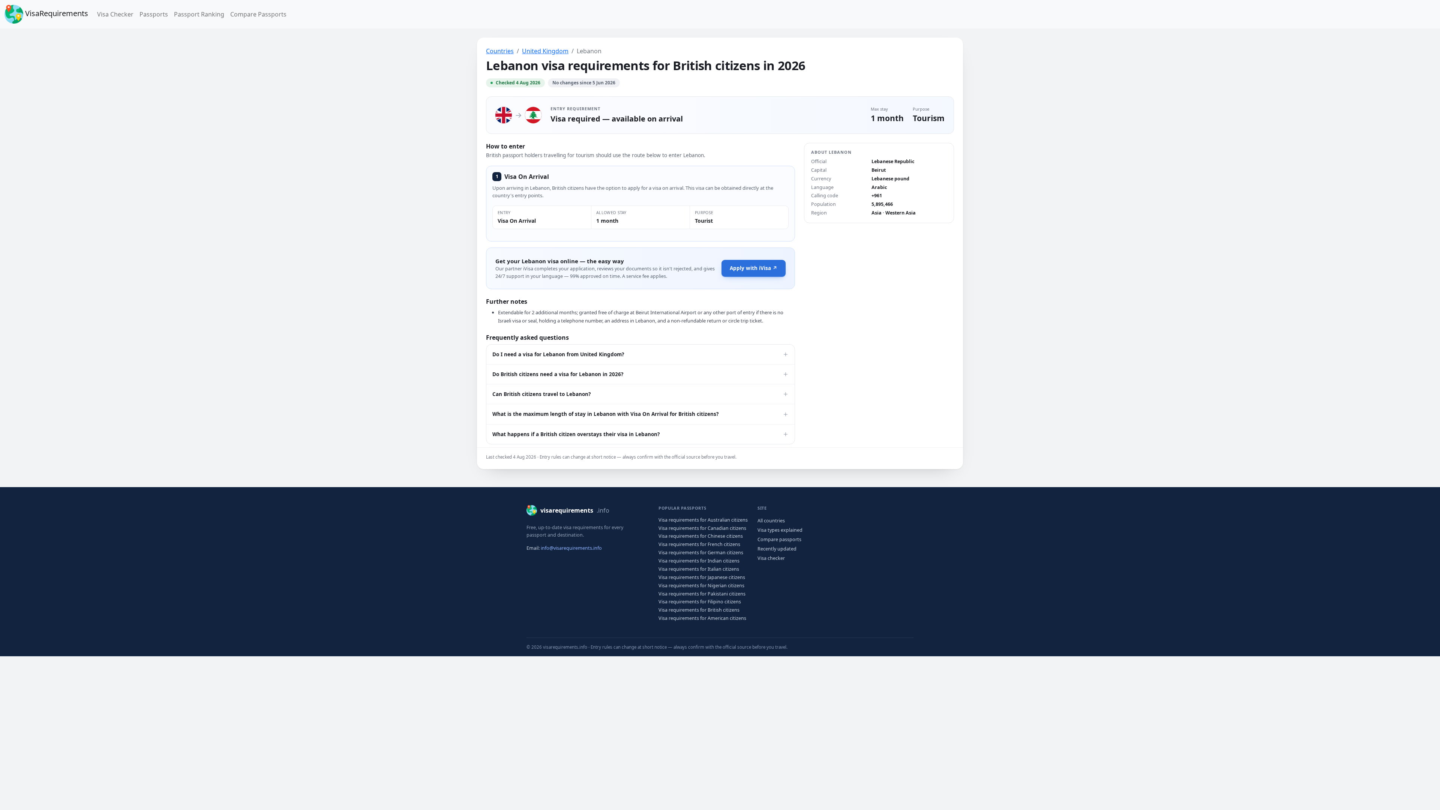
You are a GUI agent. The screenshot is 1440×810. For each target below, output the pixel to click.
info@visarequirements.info (571, 548)
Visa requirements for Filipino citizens (699, 601)
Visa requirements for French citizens (699, 544)
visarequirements (574, 510)
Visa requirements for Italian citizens (698, 569)
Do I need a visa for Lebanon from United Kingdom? (558, 354)
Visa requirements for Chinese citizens (700, 536)
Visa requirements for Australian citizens (703, 520)
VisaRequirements (55, 13)
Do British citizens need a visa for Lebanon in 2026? (557, 374)
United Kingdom (545, 51)
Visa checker (771, 558)
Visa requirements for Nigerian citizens (701, 585)
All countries (771, 521)
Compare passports (779, 539)
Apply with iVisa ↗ (753, 268)
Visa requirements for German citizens (700, 552)
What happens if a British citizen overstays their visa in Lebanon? (576, 434)
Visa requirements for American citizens (702, 618)
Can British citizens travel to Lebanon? (541, 394)
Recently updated (777, 549)
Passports (154, 14)
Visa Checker (116, 14)
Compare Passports (258, 14)
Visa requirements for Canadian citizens (702, 528)
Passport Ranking (199, 14)
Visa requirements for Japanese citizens (701, 577)
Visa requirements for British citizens (699, 610)
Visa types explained (780, 530)
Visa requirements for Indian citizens (699, 561)
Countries (500, 51)
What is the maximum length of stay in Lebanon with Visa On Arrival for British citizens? (605, 414)
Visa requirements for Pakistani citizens (702, 594)
